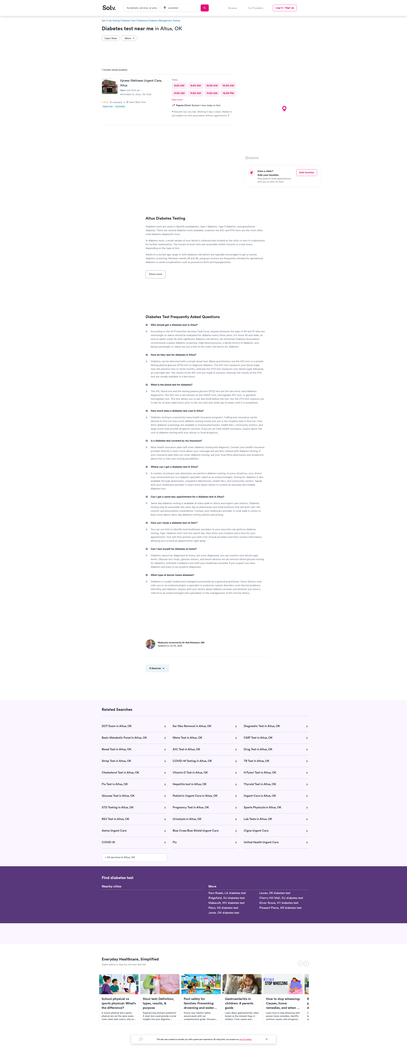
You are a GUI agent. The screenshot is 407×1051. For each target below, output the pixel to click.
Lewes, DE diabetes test (274, 893)
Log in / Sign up (285, 7)
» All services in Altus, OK (120, 857)
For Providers (255, 8)
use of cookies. (245, 1039)
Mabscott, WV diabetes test (226, 903)
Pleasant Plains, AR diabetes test (280, 908)
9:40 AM (195, 85)
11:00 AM (179, 93)
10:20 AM (212, 85)
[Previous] (300, 963)
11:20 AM (195, 93)
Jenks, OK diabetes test (223, 912)
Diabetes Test (128, 20)
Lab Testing (114, 20)
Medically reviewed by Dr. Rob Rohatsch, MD (181, 642)
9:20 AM (179, 85)
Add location (306, 172)
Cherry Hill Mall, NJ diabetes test (281, 898)
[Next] (306, 963)
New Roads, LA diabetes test (227, 893)
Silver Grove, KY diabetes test (278, 903)
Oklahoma (142, 20)
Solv (104, 20)
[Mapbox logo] (252, 158)
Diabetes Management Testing (164, 20)
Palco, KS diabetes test (223, 908)
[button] (284, 109)
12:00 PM (228, 93)
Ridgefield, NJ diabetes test (226, 898)
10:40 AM (228, 85)
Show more (155, 274)
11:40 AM (212, 93)
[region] (284, 113)
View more (177, 99)
